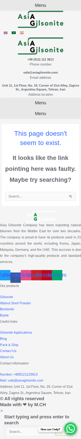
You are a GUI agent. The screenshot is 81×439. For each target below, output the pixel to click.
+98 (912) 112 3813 (40, 59)
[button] (40, 5)
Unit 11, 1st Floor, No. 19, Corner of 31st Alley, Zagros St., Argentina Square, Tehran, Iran (40, 87)
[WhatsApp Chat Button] (70, 428)
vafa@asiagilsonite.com (40, 72)
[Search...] (31, 431)
